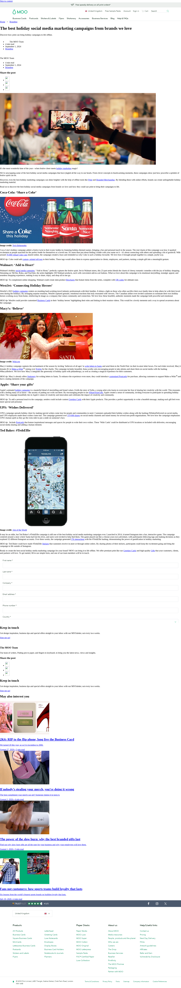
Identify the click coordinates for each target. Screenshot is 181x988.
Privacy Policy (107, 981)
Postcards (33, 18)
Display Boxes (50, 945)
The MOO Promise (116, 964)
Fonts (118, 981)
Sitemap (126, 981)
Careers (111, 945)
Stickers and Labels (21, 953)
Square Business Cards (22, 938)
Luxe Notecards (51, 938)
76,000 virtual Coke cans (16, 255)
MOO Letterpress (83, 949)
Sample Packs (82, 953)
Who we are (113, 942)
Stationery (71, 18)
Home (2, 22)
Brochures (70, 280)
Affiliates (143, 949)
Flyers (61, 18)
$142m (39, 369)
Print (90, 180)
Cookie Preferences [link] (160, 981)
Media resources (115, 934)
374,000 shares (73, 415)
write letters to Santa (93, 366)
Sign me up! (5, 638)
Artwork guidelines (148, 945)
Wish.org (16, 361)
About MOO (113, 931)
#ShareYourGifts (96, 392)
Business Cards (19, 18)
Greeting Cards (75, 399)
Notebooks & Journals (53, 953)
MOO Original (82, 945)
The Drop (112, 949)
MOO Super (81, 938)
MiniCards (17, 942)
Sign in (136, 11)
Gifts (153, 551)
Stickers (45, 544)
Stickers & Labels (48, 18)
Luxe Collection (83, 960)
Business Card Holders (54, 949)
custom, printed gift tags (33, 259)
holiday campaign (20, 291)
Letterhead (48, 931)
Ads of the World (19, 530)
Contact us (144, 931)
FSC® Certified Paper (85, 956)
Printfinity (112, 960)
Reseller (111, 956)
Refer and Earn (146, 953)
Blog (112, 18)
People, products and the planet (121, 938)
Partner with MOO (115, 971)
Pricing (143, 934)
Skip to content (6, 1)
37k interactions (77, 539)
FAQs (142, 942)
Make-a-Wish (17, 369)
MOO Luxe (81, 934)
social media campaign (25, 270)
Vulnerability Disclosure (150, 956)
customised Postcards (118, 376)
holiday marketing (63, 168)
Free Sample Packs (113, 11)
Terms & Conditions (92, 981)
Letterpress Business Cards (24, 945)
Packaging (112, 968)
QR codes (120, 280)
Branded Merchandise (105, 180)
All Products (18, 931)
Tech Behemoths (19, 245)
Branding (13, 22)
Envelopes (48, 942)
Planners (48, 956)
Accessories (84, 18)
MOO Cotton (81, 942)
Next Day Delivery (147, 938)
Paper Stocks (81, 931)
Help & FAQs (122, 18)
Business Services (100, 18)
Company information (141, 981)
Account (127, 11)
